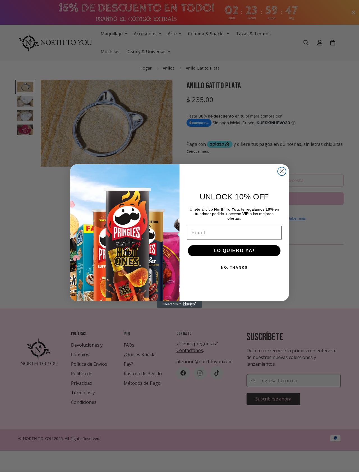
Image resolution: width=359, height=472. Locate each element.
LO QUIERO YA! (234, 250)
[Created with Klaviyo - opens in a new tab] (179, 304)
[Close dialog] (282, 171)
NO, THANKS (234, 268)
